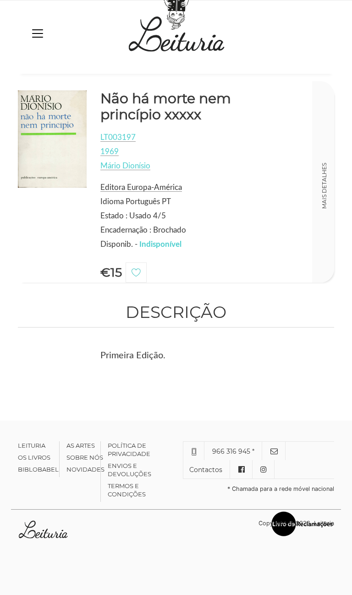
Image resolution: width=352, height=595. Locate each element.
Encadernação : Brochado (143, 230)
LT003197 (118, 137)
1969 (109, 152)
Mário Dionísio (125, 166)
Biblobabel (38, 469)
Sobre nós (84, 457)
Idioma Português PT (135, 202)
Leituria (31, 445)
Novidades (85, 469)
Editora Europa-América (141, 187)
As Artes (80, 445)
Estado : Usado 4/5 (133, 216)
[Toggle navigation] (37, 33)
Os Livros (34, 457)
